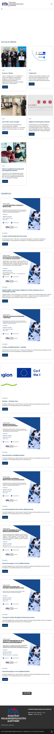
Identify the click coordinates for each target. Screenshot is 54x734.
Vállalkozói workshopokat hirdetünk (39, 122)
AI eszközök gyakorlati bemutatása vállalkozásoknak (17, 509)
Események (4, 233)
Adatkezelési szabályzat (7, 725)
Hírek (3, 70)
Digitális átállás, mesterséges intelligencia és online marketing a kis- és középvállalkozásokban (23, 290)
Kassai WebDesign (35, 731)
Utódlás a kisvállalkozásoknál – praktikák (14, 347)
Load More (27, 693)
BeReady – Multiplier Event (10, 401)
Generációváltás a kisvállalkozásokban (13, 455)
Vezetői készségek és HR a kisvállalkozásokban (16, 563)
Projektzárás (32, 73)
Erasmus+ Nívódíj (7, 73)
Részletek (5, 87)
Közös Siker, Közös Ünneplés (10, 122)
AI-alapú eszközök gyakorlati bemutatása (14, 236)
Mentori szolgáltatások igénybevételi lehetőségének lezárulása (13, 169)
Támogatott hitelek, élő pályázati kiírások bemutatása (18, 617)
